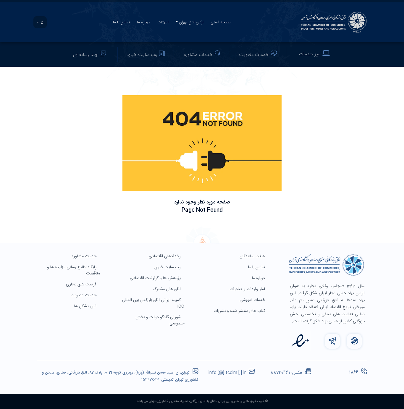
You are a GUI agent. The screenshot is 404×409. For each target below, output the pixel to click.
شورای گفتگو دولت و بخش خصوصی (159, 320)
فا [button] (41, 23)
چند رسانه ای (85, 55)
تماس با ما (121, 22)
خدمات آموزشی (253, 300)
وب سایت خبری (142, 55)
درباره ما (143, 22)
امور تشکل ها (86, 306)
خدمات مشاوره (198, 55)
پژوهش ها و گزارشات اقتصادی (156, 278)
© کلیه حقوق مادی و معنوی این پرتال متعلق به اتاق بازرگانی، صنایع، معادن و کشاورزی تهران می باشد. (202, 401)
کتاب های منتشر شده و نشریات (240, 311)
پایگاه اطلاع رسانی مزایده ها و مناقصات (73, 270)
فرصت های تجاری (82, 284)
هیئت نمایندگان (253, 256)
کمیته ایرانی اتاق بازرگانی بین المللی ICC (153, 303)
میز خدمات (309, 54)
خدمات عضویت (254, 55)
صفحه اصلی (221, 22)
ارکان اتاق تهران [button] (191, 22)
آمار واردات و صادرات (248, 289)
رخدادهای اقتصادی (165, 256)
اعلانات (163, 22)
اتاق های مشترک (167, 289)
